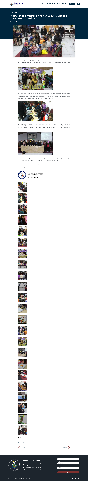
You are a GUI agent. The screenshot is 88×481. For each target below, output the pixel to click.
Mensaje (59, 466)
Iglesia (46, 3)
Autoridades (52, 3)
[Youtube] (75, 478)
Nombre (59, 457)
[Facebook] (69, 478)
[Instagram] (78, 478)
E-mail (59, 461)
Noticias (58, 3)
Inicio (42, 3)
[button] (78, 4)
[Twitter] (72, 478)
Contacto (64, 3)
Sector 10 (17, 21)
